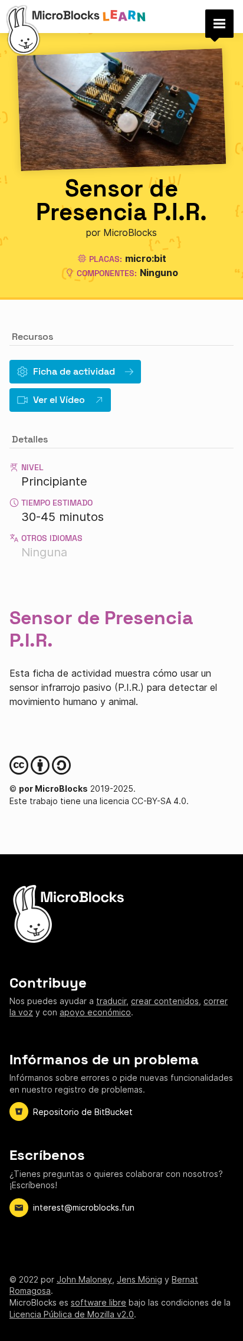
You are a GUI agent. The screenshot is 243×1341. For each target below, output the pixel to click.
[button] (219, 23)
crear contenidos (165, 1001)
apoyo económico (95, 1012)
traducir (111, 1001)
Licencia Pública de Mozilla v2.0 (71, 1314)
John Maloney (84, 1279)
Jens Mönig (139, 1279)
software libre (98, 1302)
